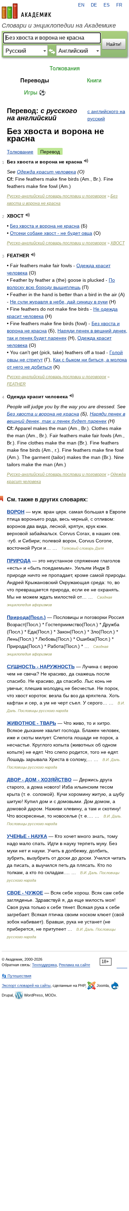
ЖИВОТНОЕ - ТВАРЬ (31, 723)
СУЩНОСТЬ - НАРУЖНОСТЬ (41, 666)
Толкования (65, 68)
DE (94, 5)
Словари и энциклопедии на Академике (59, 25)
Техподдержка (44, 965)
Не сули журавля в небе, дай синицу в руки (59, 301)
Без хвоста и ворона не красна (44, 226)
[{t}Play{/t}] (86, 160)
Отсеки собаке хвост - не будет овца (51, 233)
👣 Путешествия (16, 976)
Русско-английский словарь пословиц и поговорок (56, 196)
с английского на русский (106, 115)
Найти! (113, 44)
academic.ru (26, 11)
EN (81, 5)
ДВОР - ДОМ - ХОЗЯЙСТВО (39, 779)
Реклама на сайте (74, 965)
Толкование (20, 151)
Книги (94, 80)
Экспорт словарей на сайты (26, 985)
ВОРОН (15, 511)
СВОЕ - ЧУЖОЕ (25, 892)
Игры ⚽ (35, 93)
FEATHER (16, 384)
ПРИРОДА (19, 560)
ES (107, 5)
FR (119, 5)
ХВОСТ (117, 243)
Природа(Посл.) (26, 617)
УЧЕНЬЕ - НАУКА (27, 836)
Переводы (34, 80)
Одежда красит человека (46, 171)
